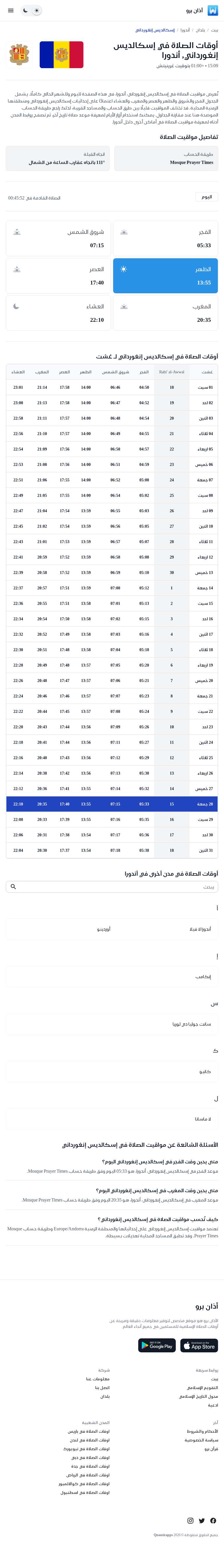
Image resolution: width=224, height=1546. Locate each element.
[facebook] (213, 1521)
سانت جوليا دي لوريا (192, 1024)
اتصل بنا (102, 1387)
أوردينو (103, 929)
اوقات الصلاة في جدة (90, 1466)
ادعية (213, 1405)
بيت (214, 30)
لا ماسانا (203, 1119)
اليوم (207, 196)
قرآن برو (211, 1448)
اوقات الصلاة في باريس (89, 1431)
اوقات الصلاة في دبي (90, 1457)
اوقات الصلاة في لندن (90, 1440)
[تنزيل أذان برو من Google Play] (157, 1345)
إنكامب (203, 976)
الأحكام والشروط (202, 1431)
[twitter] (202, 1521)
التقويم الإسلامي (202, 1387)
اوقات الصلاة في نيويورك (86, 1448)
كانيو (205, 1071)
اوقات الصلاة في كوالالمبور (84, 1483)
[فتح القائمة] (11, 10)
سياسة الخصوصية (201, 1440)
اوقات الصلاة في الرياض (88, 1475)
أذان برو (194, 10)
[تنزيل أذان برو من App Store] (199, 1345)
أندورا (185, 30)
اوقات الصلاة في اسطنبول (85, 1492)
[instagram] (190, 1521)
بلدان (200, 30)
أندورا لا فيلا (200, 929)
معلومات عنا (98, 1379)
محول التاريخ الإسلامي (198, 1396)
